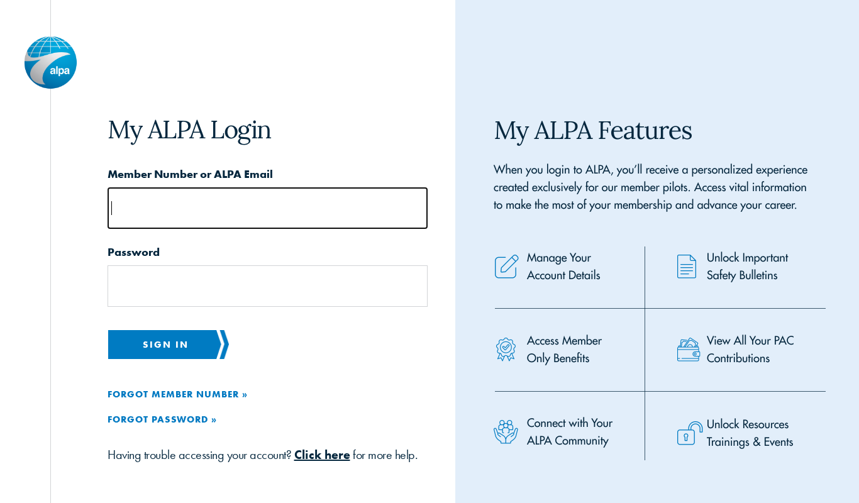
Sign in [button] (166, 344)
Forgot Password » (162, 419)
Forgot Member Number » (178, 394)
